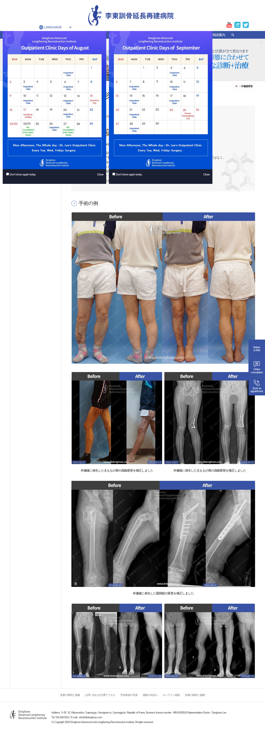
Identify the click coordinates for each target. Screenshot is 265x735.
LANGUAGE (53, 27)
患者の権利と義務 (70, 695)
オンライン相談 (171, 695)
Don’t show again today (23, 174)
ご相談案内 (217, 35)
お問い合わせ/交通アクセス (100, 695)
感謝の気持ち (150, 695)
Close (100, 174)
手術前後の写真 (129, 695)
